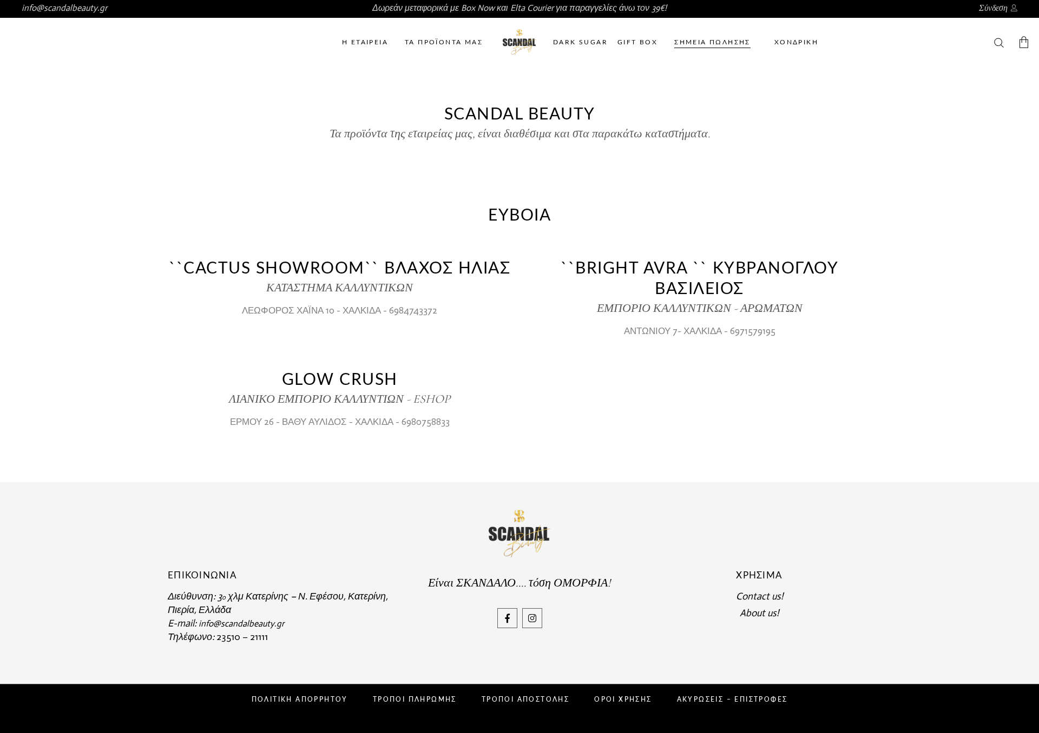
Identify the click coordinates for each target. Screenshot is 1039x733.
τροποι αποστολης (525, 699)
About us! (759, 613)
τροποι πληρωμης (415, 699)
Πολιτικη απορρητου (300, 699)
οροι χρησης (623, 699)
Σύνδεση (993, 8)
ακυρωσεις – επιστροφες (732, 699)
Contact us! (759, 596)
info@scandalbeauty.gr (64, 8)
